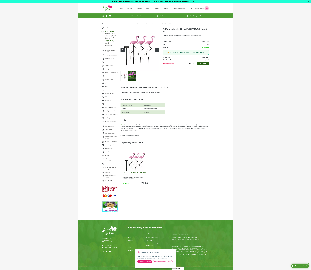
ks (190, 64)
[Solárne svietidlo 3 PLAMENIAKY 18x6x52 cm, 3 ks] (140, 50)
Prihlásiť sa (196, 8)
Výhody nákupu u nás (152, 237)
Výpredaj (139, 8)
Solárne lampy (139, 24)
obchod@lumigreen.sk (110, 247)
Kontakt (130, 250)
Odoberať (178, 268)
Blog (129, 247)
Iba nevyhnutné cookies (145, 265)
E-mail (174, 243)
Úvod (122, 24)
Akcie (121, 8)
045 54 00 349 (108, 245)
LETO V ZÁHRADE (129, 24)
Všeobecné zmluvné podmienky (152, 244)
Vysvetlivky (149, 240)
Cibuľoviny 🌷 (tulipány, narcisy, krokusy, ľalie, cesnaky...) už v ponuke (131, 1)
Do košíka (203, 63)
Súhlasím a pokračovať (145, 261)
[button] (308, 264)
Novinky (129, 8)
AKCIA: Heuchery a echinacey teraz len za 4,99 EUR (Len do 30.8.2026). (174, 1)
